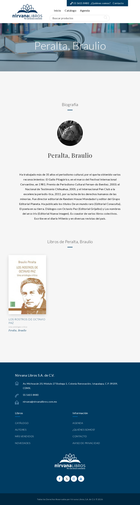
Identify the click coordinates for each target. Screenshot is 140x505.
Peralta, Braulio (70, 155)
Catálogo (70, 10)
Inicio (57, 10)
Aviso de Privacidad (86, 443)
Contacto (118, 3)
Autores (20, 429)
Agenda (85, 10)
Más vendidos (24, 436)
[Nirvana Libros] (27, 11)
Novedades (22, 443)
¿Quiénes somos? (101, 3)
